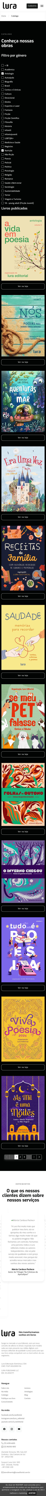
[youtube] (19, 1429)
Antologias (28, 1392)
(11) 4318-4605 (9, 1443)
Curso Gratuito (7, 1402)
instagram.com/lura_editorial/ (13, 1418)
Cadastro (32, 6)
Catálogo (4, 1395)
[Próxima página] (34, 1157)
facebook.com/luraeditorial (11, 1415)
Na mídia (4, 1392)
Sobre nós (5, 1388)
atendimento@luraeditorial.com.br (17, 1472)
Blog (26, 1395)
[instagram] (12, 1429)
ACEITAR (32, 1493)
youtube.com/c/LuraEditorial (12, 1422)
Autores (27, 1388)
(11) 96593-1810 (9, 1447)
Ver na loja (23, 286)
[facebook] (4, 1429)
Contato (27, 1398)
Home (3, 16)
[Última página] (39, 1157)
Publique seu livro (8, 1398)
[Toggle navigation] (42, 6)
